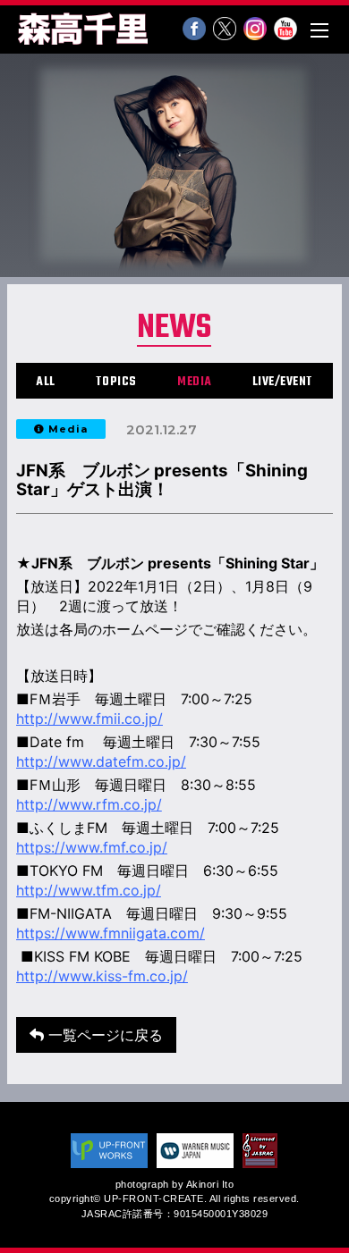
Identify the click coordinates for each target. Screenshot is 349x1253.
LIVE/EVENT (282, 382)
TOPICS (116, 382)
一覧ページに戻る (103, 1035)
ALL (45, 382)
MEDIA (194, 382)
